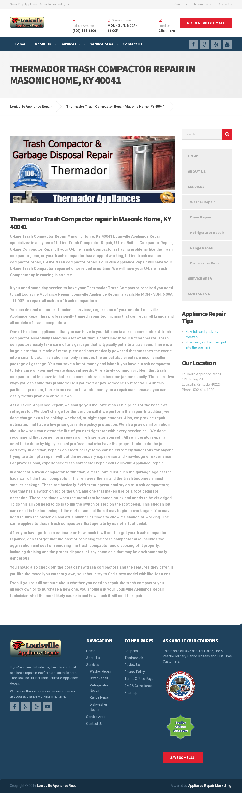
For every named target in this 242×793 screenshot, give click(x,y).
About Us (43, 44)
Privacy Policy (135, 672)
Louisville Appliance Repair (58, 786)
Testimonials (202, 4)
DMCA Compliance (138, 686)
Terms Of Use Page (139, 679)
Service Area (101, 44)
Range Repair (201, 247)
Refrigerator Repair (207, 232)
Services (68, 44)
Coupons (180, 4)
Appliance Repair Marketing (209, 786)
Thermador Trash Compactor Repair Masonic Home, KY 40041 (115, 106)
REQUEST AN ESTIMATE (206, 23)
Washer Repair (202, 202)
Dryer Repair (200, 217)
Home (20, 44)
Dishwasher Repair (206, 263)
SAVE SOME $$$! (183, 758)
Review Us (225, 4)
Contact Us (133, 44)
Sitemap (131, 693)
